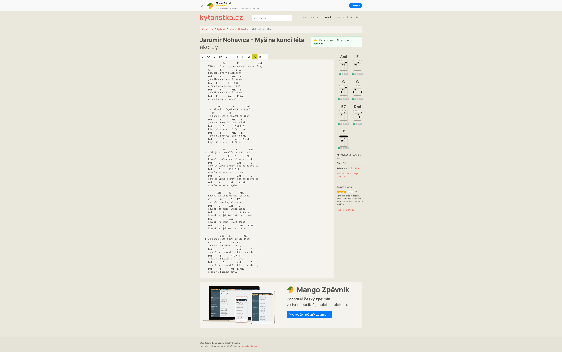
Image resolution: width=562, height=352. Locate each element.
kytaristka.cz (221, 17)
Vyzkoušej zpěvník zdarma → (309, 314)
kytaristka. (208, 29)
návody (314, 17)
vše (304, 17)
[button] (354, 17)
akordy (339, 17)
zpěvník (327, 17)
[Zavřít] (202, 6)
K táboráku (353, 168)
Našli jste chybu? (346, 209)
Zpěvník (221, 29)
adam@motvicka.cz (250, 346)
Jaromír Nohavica (239, 29)
